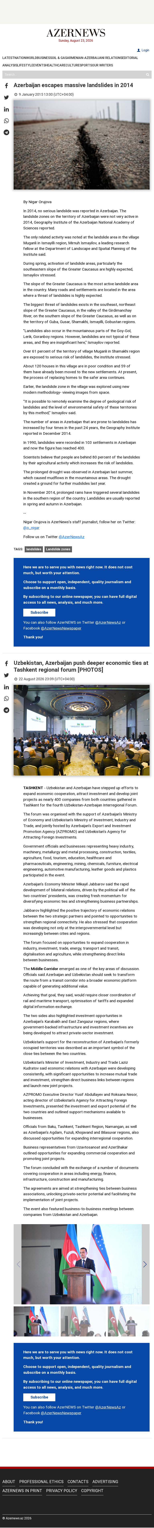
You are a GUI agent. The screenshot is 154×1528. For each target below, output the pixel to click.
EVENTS (39, 65)
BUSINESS (44, 58)
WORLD (31, 58)
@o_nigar (31, 527)
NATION (20, 58)
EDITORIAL (130, 58)
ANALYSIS (9, 65)
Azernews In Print (22, 1490)
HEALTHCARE (55, 65)
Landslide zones (58, 549)
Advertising (105, 1481)
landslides (33, 549)
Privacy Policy (61, 1490)
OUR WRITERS (102, 65)
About (8, 1481)
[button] (6, 86)
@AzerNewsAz (71, 536)
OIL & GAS (59, 58)
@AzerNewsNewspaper (61, 628)
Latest (8, 58)
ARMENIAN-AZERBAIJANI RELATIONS (94, 58)
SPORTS (86, 65)
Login (145, 50)
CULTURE (73, 65)
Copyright (92, 1490)
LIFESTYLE (25, 65)
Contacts (78, 1481)
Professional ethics (41, 1481)
